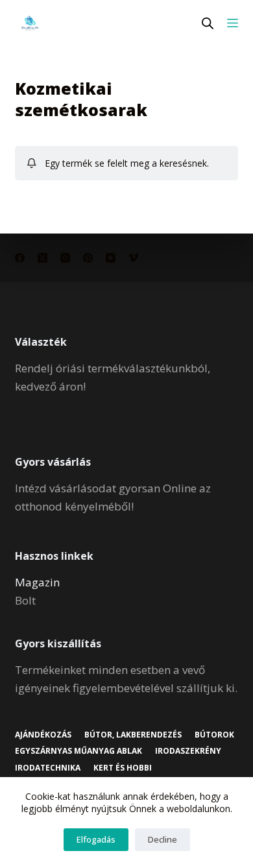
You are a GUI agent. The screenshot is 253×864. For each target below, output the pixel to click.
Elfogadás (96, 839)
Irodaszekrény (188, 751)
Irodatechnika (47, 768)
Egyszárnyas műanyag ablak (78, 751)
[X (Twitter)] (42, 258)
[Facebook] (20, 258)
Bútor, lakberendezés (133, 735)
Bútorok (214, 735)
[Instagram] (65, 258)
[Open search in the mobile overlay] (207, 23)
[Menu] (232, 23)
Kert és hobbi (122, 768)
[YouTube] (110, 258)
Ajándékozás (43, 735)
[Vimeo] (133, 258)
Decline (162, 839)
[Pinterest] (88, 258)
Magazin (37, 582)
